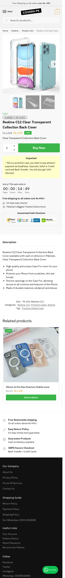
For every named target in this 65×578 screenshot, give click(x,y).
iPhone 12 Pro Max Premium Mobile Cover (28, 387)
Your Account (10, 534)
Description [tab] (9, 242)
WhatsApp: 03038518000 (16, 575)
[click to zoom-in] (32, 64)
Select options (31, 397)
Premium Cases (38, 304)
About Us (7, 472)
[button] (57, 11)
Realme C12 (27, 30)
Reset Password (11, 542)
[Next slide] (54, 64)
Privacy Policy (10, 477)
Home (5, 30)
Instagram (8, 571)
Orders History (11, 538)
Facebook (8, 562)
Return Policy (10, 503)
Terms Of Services (12, 483)
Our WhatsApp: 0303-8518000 (19, 520)
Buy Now (39, 148)
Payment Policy (11, 509)
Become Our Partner (14, 547)
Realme (15, 30)
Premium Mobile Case (33, 308)
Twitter (6, 566)
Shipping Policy (11, 514)
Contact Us (8, 488)
